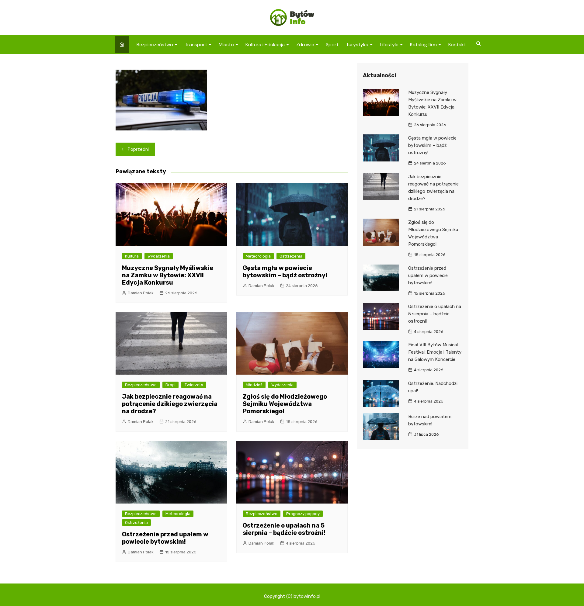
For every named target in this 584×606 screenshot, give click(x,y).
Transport (196, 44)
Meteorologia (258, 256)
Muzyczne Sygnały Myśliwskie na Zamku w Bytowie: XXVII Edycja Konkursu (167, 275)
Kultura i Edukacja (265, 44)
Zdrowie (305, 44)
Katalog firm (423, 44)
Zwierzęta (193, 385)
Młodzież (254, 385)
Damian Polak (141, 293)
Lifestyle (389, 44)
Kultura (132, 256)
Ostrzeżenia (291, 256)
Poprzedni (138, 149)
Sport (332, 44)
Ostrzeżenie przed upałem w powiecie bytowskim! (165, 538)
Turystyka (357, 44)
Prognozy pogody (303, 513)
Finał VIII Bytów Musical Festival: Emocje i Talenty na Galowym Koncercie (434, 352)
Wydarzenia (159, 256)
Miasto (226, 44)
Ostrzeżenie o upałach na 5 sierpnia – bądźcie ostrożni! (284, 529)
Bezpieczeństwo (155, 44)
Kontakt (457, 44)
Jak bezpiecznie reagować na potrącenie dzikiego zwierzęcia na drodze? (169, 404)
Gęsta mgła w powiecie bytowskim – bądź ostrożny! (285, 271)
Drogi (170, 385)
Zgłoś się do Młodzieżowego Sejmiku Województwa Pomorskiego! (285, 404)
